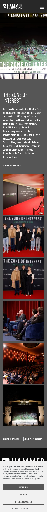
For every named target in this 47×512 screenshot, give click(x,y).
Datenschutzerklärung (25, 508)
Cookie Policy (14, 508)
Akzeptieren (23, 487)
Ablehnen (23, 494)
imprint (35, 508)
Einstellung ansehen (23, 501)
